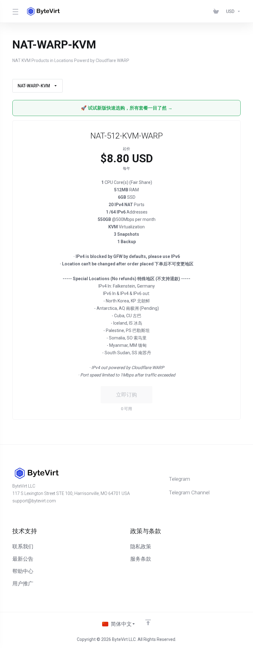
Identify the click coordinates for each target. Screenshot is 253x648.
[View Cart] (217, 11)
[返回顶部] (148, 622)
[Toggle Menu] (15, 11)
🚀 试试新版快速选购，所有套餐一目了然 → (126, 108)
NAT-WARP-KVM (34, 85)
